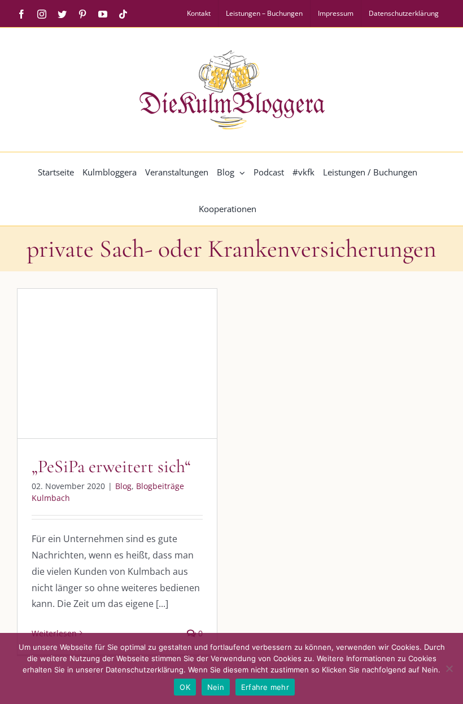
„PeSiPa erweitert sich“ (111, 466)
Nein (215, 687)
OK (185, 687)
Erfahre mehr (265, 687)
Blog (71, 377)
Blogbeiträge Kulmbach (128, 377)
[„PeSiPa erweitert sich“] (117, 363)
